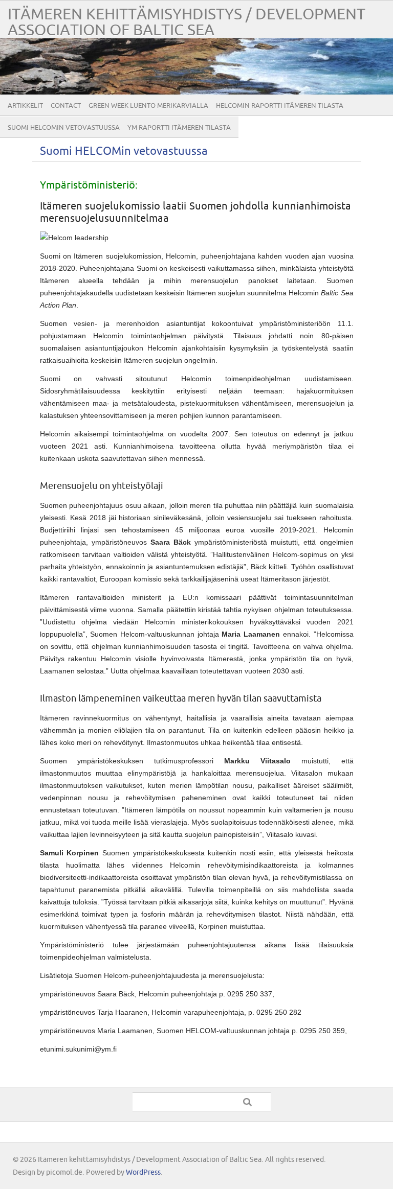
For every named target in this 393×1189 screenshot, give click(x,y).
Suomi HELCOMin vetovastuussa (64, 127)
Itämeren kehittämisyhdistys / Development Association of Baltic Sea (186, 22)
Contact (66, 105)
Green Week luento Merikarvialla (148, 105)
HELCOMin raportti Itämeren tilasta (279, 105)
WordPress (143, 1172)
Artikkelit (25, 105)
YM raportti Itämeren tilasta (179, 127)
